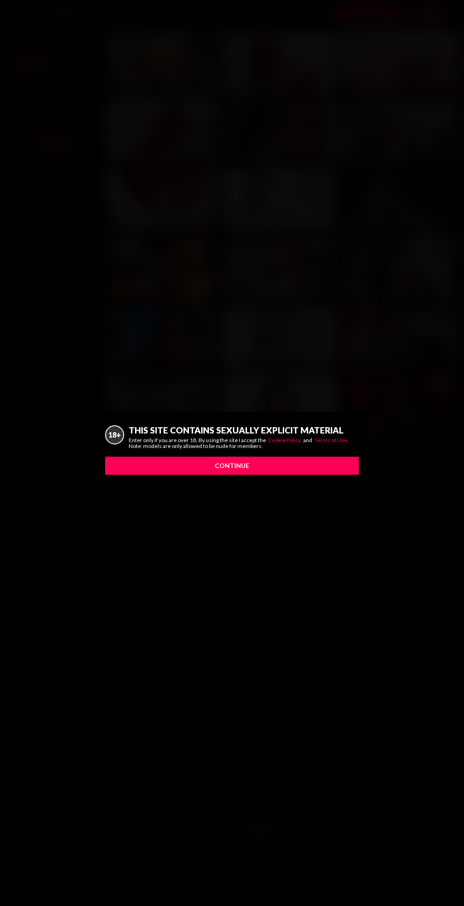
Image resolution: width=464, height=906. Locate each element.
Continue (232, 465)
